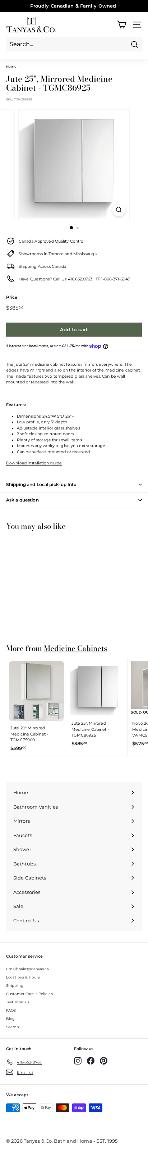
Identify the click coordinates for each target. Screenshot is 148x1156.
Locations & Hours (23, 977)
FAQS (11, 1010)
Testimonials (17, 1002)
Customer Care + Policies (29, 993)
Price (12, 297)
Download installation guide (34, 462)
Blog (10, 1018)
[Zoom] (119, 209)
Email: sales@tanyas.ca (27, 969)
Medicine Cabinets (75, 648)
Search (12, 1027)
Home (11, 66)
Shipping (14, 985)
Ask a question (22, 500)
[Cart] (121, 24)
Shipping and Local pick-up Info (41, 484)
